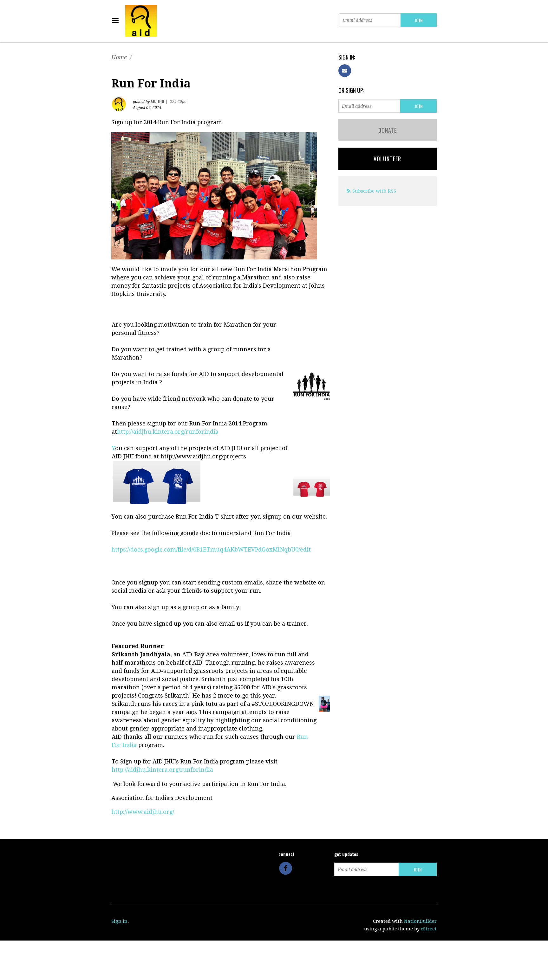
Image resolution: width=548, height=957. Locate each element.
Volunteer (387, 159)
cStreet (429, 929)
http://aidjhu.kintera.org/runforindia (162, 769)
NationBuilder (420, 921)
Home (119, 57)
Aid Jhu (157, 101)
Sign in (119, 921)
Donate (387, 130)
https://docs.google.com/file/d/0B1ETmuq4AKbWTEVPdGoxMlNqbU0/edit (211, 549)
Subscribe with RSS (374, 191)
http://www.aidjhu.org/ (142, 811)
